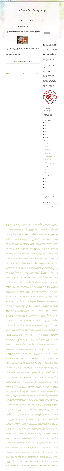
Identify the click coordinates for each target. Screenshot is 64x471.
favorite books (51, 288)
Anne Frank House (51, 233)
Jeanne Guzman (54, 329)
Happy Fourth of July (24, 307)
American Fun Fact (32, 231)
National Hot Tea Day (17, 367)
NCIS (12, 371)
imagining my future (27, 324)
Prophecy (29, 392)
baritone (11, 240)
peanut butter (34, 383)
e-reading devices (55, 281)
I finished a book (50, 321)
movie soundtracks (55, 358)
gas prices (21, 297)
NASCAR (11, 364)
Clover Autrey (33, 262)
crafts (38, 267)
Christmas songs (55, 259)
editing (18, 283)
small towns (40, 414)
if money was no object (14, 324)
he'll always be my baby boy (49, 310)
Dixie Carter (50, 277)
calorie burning (39, 252)
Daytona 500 (8, 273)
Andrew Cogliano (12, 233)
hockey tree (51, 316)
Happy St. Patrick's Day (54, 307)
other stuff (31, 381)
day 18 (30, 272)
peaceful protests (20, 383)
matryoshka (30, 349)
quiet (31, 395)
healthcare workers (12, 311)
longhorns (28, 343)
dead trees (17, 273)
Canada (12, 253)
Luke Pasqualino (45, 344)
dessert (9, 276)
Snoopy (8, 415)
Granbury (54, 302)
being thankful (21, 243)
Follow (36, 20)
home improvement (34, 317)
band (21, 239)
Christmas (33, 258)
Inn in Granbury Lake (11, 326)
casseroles (18, 254)
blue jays (24, 245)
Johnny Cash (24, 331)
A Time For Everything (32, 10)
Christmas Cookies (19, 259)
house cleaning (8, 320)
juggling (57, 331)
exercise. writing (17, 286)
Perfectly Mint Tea (47, 383)
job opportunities (36, 330)
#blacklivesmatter (9, 223)
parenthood (31, 382)
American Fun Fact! (48, 149)
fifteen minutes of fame (9, 291)
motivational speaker (53, 357)
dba (10, 273)
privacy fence (33, 391)
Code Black (48, 262)
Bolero (43, 245)
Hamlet (39, 306)
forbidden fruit (56, 292)
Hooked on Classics (23, 319)
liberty (32, 340)
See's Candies (20, 410)
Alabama (39, 229)
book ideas (24, 247)
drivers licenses (10, 281)
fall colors (31, 287)
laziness (48, 338)
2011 (45, 181)
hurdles (16, 321)
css (30, 269)
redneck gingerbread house (25, 399)
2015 (45, 138)
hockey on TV (43, 315)
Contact (42, 20)
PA (57, 381)
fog (41, 292)
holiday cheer (16, 317)
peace (11, 383)
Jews (27, 330)
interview (48, 326)
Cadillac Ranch (10, 252)
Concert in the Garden (54, 263)
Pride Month (12, 391)
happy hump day (36, 307)
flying (37, 292)
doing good (47, 278)
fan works (56, 287)
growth (35, 305)
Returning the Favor (19, 401)
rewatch (42, 401)
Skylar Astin (14, 414)
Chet (7, 257)
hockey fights (8, 315)
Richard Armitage (51, 401)
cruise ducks (22, 269)
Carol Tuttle (7, 254)
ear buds (7, 282)
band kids (42, 239)
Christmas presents (42, 259)
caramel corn (40, 253)
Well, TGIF (47, 162)
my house (12, 362)
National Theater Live (48, 369)
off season (30, 377)
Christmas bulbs (52, 258)
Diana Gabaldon (38, 276)
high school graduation (31, 312)
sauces (20, 408)
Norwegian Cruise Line (17, 376)
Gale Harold (56, 296)
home (26, 317)
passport (42, 382)
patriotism (52, 382)
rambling (44, 395)
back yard (27, 238)
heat (26, 311)
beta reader (48, 243)
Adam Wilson (50, 226)
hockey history (22, 315)
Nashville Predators (24, 364)
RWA (38, 405)
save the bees (23, 408)
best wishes (41, 243)
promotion (20, 392)
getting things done (13, 300)
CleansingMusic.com (12, 262)
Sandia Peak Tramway (44, 406)
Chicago (9, 257)
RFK (47, 401)
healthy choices (18, 311)
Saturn (17, 408)
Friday (50, 295)
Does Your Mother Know (33, 278)
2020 (45, 131)
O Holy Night (56, 376)
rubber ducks (53, 404)
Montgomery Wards (10, 357)
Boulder (16, 248)
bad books (41, 238)
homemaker (12, 319)
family (41, 287)
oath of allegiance (20, 377)
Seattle (57, 409)
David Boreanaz (55, 271)
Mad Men (16, 345)
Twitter (22, 61)
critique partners (31, 268)
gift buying (18, 300)
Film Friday (15, 291)
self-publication (46, 410)
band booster (29, 239)
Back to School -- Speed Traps (50, 155)
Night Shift (41, 373)
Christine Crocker (28, 258)
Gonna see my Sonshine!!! (49, 163)
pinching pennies (14, 386)
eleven (41, 283)
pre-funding (18, 390)
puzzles (11, 395)
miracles (55, 353)
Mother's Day (33, 357)
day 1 (11, 272)
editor (21, 283)
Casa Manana (14, 254)
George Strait (44, 297)
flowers (31, 292)
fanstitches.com (30, 288)
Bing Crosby (12, 244)
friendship (17, 296)
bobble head (40, 245)
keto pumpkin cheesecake (36, 334)
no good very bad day (53, 373)
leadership (56, 338)
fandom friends (11, 288)
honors (19, 319)
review (28, 401)
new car (13, 372)
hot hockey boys (36, 319)
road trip (14, 403)
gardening (12, 297)
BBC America (36, 240)
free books (19, 295)
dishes (44, 277)
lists (34, 341)
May (46, 169)
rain (34, 395)
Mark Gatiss (39, 348)
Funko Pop (37, 296)
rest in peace (53, 400)
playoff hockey (27, 387)
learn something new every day (11, 339)
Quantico (18, 395)
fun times (30, 296)
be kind (51, 240)
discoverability (41, 277)
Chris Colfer (12, 258)
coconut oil (44, 262)
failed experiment (8, 287)
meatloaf (13, 350)
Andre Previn (8, 233)
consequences (29, 264)
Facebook (18, 61)
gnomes (20, 301)
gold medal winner (31, 301)
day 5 (50, 272)
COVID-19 (11, 267)
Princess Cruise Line (22, 391)
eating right (50, 282)
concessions (8, 264)
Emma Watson (50, 283)
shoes (7, 413)
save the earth (28, 408)
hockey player (56, 315)
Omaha (24, 378)
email (47, 283)
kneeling (57, 335)
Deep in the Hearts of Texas (49, 273)
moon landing (24, 357)
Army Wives (32, 235)
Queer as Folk (27, 395)
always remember (49, 230)
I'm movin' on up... (48, 150)
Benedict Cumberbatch (35, 243)
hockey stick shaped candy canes (36, 316)
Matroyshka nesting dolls (24, 349)
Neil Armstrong (25, 371)
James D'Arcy (31, 329)
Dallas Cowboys (50, 269)
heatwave (29, 311)
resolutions (41, 400)
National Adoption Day (46, 364)
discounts (37, 277)
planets (46, 386)
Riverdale (56, 401)
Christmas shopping (49, 259)
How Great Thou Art (38, 320)
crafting (35, 267)
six (12, 414)
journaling (42, 331)
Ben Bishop (29, 243)
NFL (18, 373)
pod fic (48, 387)
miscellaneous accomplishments (22, 354)
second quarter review (14, 410)
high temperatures (47, 312)
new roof (37, 372)
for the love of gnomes (50, 292)
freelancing (26, 295)
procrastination (38, 391)
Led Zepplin (35, 339)
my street (47, 362)
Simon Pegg (39, 413)
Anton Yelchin (26, 234)
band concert (34, 239)
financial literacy (28, 291)
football (45, 292)
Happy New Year (48, 307)
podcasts (54, 387)
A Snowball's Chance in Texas (35, 225)
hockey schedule (15, 316)
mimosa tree (35, 353)
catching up (28, 254)
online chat (46, 378)
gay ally (24, 297)
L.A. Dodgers (33, 336)
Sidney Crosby (22, 413)
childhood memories (22, 257)
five (15, 292)
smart (43, 414)
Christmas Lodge (30, 259)
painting (14, 382)
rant (18, 396)
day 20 (36, 272)
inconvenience (29, 325)
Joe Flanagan (44, 330)
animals (36, 233)
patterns (55, 382)
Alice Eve (10, 230)
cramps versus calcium (44, 267)
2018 (45, 134)
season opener (39, 409)
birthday (31, 244)
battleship (30, 240)
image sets (22, 324)
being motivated (11, 243)
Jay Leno (47, 329)
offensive (37, 377)
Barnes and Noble (15, 240)
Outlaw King (49, 381)
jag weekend (20, 329)
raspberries (23, 396)
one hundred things (35, 378)
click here (44, 50)
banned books (50, 239)
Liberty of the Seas (36, 340)
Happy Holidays (30, 307)
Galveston (9, 297)
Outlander (45, 381)
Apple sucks (45, 234)
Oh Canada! (48, 377)
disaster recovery (29, 277)
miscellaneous (13, 354)
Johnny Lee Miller (29, 331)
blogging (21, 245)
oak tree (15, 377)
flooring (28, 292)
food (43, 292)
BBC (33, 240)
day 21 (38, 272)
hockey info (27, 315)
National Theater (41, 369)
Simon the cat (43, 413)
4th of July (32, 224)
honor (17, 319)
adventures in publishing (39, 228)
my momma (26, 362)
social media (22, 415)
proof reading (25, 392)
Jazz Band (50, 329)
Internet (41, 326)
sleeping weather (24, 414)
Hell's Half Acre (43, 311)
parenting (35, 382)
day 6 (52, 272)
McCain (48, 349)
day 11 (15, 272)
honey (15, 319)
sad (46, 405)
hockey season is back (27, 316)
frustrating (22, 296)
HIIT (57, 312)
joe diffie (40, 330)
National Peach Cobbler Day (31, 368)
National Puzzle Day (50, 368)
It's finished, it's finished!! (49, 157)
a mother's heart (17, 225)
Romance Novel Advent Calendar (11, 404)
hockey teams (47, 316)
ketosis (46, 334)
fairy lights (21, 287)
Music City (46, 359)
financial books (22, 291)
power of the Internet (9, 390)
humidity (8, 321)
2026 (45, 122)
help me (49, 311)
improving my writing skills (52, 324)
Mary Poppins (12, 349)
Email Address (47, 29)
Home (21, 20)
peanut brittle (30, 383)
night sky (44, 373)
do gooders (54, 277)
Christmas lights (24, 259)
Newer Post (8, 73)
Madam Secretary (21, 345)
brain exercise (32, 248)
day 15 (23, 272)
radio (33, 395)
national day (39, 366)
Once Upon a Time (28, 378)
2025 (24, 224)
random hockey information (53, 395)
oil (57, 377)
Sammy (30, 406)
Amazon (53, 230)
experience (40, 286)
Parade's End (28, 382)
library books (43, 340)
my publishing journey (38, 362)
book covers (12, 247)
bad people (45, 238)
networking (38, 371)
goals (27, 301)
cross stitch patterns (53, 268)
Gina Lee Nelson (25, 300)
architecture (12, 235)
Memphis (54, 350)
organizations (8, 381)
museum (41, 359)
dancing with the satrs (16, 271)
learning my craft (22, 339)
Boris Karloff (10, 248)
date (49, 271)
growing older (26, 305)
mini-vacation (49, 353)
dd (11, 273)
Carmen (57, 253)
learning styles (28, 339)
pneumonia (45, 387)
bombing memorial (47, 245)
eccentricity (10, 283)
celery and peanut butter (54, 254)
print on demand (28, 391)
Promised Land (16, 392)
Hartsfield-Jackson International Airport (27, 310)
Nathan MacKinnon (34, 364)
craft (33, 267)
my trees (7, 363)
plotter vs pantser (37, 387)
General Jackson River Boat (35, 297)
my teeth (53, 362)
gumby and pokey (47, 305)
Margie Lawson (30, 348)
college (11, 263)
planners (49, 386)
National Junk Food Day (24, 367)
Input (15, 326)
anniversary (56, 233)
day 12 (17, 272)
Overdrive (55, 381)
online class (50, 378)
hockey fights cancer (13, 315)
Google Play (45, 302)
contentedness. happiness (40, 264)
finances (18, 291)
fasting (40, 288)
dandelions (22, 271)
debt (36, 273)
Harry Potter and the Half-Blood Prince (14, 310)
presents (53, 390)
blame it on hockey (55, 244)
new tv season (45, 372)
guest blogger (38, 305)
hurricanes (24, 321)
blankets (7, 245)
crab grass (30, 267)
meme (38, 350)
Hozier (57, 320)
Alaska (46, 229)
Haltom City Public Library (24, 306)
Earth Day (12, 282)
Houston (33, 320)
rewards (39, 401)
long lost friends (19, 343)
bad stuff (48, 238)
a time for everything (50, 225)
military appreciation (26, 353)
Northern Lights (10, 376)
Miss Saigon (40, 354)
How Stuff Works (44, 320)
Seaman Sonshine (30, 409)
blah (51, 244)
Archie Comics (8, 235)
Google (37, 302)
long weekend (24, 343)
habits (15, 306)
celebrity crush (48, 254)
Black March (44, 244)
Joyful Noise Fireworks (48, 331)
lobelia (9, 343)
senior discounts (51, 410)
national (41, 364)
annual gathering (11, 234)
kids (56, 334)
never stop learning (47, 371)
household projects (25, 320)
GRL (13, 305)
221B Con (28, 224)
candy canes (27, 253)
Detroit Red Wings (24, 276)
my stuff (50, 362)
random (47, 395)
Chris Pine (19, 258)
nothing (34, 376)
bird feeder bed (20, 244)
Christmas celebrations (12, 259)
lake (47, 336)
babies (7, 238)
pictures (9, 386)
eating (38, 282)
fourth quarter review (9, 295)
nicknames (30, 373)
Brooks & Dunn (23, 249)
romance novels (18, 404)
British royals (15, 249)
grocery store (16, 305)
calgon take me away (21, 252)
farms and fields (36, 288)
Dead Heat (14, 273)
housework (30, 320)
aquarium (56, 234)
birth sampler (28, 244)
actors (42, 226)
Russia (23, 405)
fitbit (12, 292)
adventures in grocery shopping (21, 228)
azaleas (57, 236)
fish (10, 292)
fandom (7, 288)
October (46, 143)
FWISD (52, 296)
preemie (27, 390)
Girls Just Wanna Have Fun (51, 300)
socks (26, 415)
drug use (29, 281)
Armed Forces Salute (26, 235)
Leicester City (46, 339)
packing (10, 382)
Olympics (20, 378)
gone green (36, 301)
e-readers (51, 281)
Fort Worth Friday (26, 293)
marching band (30, 346)
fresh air (41, 295)
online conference (55, 378)
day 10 (13, 272)
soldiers (29, 415)
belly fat (25, 243)
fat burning (43, 288)
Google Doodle (41, 302)
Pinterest (23, 386)
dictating (42, 276)
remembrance (56, 399)
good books (50, 301)
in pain (11, 325)
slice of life (31, 414)
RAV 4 (26, 396)
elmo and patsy (44, 283)
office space (41, 377)
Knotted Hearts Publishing (10, 336)
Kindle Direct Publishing (20, 335)
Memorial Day (41, 350)
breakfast (49, 248)
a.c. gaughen (10, 226)
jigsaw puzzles (30, 330)
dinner (12, 277)
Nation (39, 364)
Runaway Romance (19, 405)
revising (33, 401)
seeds (24, 410)
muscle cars (35, 359)
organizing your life (13, 381)
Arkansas (22, 235)
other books (27, 381)
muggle (26, 359)
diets (55, 276)
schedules (43, 408)
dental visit (36, 274)
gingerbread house (30, 300)
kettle (49, 334)
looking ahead (32, 343)
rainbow (37, 395)
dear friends (24, 273)
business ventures (37, 250)
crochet (41, 268)
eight (31, 283)
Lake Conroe (50, 336)
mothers (41, 357)
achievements (37, 226)
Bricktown (7, 249)
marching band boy (36, 346)
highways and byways (54, 312)
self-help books (40, 410)
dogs (44, 278)
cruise (19, 269)
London (16, 343)
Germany (55, 297)
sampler (33, 406)
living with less (55, 341)
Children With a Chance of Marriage (34, 257)
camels (57, 252)
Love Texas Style (15, 344)
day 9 (57, 272)
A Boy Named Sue (50, 224)
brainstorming (37, 248)
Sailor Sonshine (15, 406)
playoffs (31, 387)
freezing (29, 295)
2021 (45, 129)
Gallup (7, 297)
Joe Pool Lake (56, 330)
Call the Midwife (34, 252)
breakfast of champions (54, 248)
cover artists (8, 267)
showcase (14, 413)
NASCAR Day (15, 364)
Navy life (10, 371)
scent (40, 408)
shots (12, 413)
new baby (10, 372)
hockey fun (18, 315)
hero (57, 311)
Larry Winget (18, 338)
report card (18, 400)
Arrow (35, 235)
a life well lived (11, 225)
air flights (33, 229)
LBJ (50, 338)
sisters (10, 414)
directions (15, 277)
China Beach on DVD (43, 257)
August (46, 146)
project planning (8, 392)
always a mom (43, 230)
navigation (7, 371)
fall (25, 287)
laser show (22, 338)
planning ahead (53, 386)
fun (25, 296)
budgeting (12, 250)
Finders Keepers (33, 291)
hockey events (55, 314)
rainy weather (40, 395)
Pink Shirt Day (19, 386)
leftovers (38, 339)
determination (18, 276)
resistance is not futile (35, 400)
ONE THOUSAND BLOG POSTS (50, 156)
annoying (7, 234)
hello (46, 311)
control (46, 264)
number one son (44, 376)
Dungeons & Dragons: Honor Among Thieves (38, 281)
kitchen (42, 335)
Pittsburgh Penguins (32, 386)
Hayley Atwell (42, 310)
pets (40, 385)
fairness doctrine (16, 287)
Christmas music (35, 259)
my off (30, 362)
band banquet (24, 239)
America (8, 231)
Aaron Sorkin (14, 226)
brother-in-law (32, 249)
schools (53, 408)
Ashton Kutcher (41, 235)
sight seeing (27, 413)
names (54, 363)
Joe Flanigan (48, 330)
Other (31, 61)
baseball (19, 240)
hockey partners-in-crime (49, 315)
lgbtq (29, 340)
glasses (12, 301)
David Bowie (8, 272)
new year (49, 372)
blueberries (30, 245)
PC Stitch (9, 383)
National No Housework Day (13, 368)
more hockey (29, 357)
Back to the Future (18, 238)
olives (11, 378)
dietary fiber (52, 276)
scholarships (47, 408)
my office (32, 362)
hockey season (20, 316)
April (46, 171)
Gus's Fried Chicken (54, 305)
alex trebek (53, 229)
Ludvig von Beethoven (36, 344)
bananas (19, 239)
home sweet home (51, 317)
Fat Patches (47, 288)
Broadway (19, 249)
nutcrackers (48, 376)
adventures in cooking (12, 228)
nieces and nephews (35, 373)
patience (45, 382)
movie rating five (20, 358)
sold (27, 415)
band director (38, 239)
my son (45, 362)
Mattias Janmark (38, 349)
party (38, 382)
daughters (51, 271)
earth (9, 282)
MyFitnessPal (32, 363)
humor (11, 321)
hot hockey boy (30, 319)
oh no (51, 377)
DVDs (46, 281)
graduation (51, 302)
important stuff (32, 324)
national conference (26, 366)
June (46, 168)
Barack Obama (56, 239)
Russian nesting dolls (34, 405)
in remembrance (14, 325)
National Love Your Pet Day (32, 367)
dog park (42, 278)
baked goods (8, 239)
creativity (17, 268)
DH (35, 276)
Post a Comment (9, 67)
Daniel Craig (30, 271)
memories (46, 350)
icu (6, 324)
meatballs (10, 350)
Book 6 (52, 245)
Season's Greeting (50, 409)
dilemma (9, 277)
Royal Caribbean (43, 404)
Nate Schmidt (29, 364)
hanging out (50, 306)
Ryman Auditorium (42, 405)
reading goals (54, 396)
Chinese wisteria (50, 257)
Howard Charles (50, 320)
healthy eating (23, 311)
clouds (30, 262)
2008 (45, 185)
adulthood (54, 226)
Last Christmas (26, 338)
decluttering (39, 273)
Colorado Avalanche (19, 263)
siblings (17, 413)
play (17, 387)
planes (44, 386)
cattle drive (33, 254)
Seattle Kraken (8, 410)
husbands (28, 321)
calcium (16, 252)
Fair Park (12, 287)
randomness (14, 396)
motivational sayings (46, 357)
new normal (30, 372)
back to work (23, 238)
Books (31, 20)
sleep (17, 414)
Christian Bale (23, 258)
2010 (45, 182)
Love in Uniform (51, 343)
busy (47, 250)
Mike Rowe (9, 353)
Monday (41, 355)
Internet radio (45, 326)
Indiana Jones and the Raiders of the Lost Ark (45, 325)
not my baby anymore (25, 376)
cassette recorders (23, 254)
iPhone (55, 326)
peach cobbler (25, 383)
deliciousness (18, 274)
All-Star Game (33, 230)
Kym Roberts (29, 336)
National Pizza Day (38, 368)
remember (39, 399)
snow (11, 415)
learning (18, 339)
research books (30, 400)
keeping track (9, 334)
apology (38, 234)
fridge (7, 296)
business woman (43, 250)
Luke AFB (41, 344)
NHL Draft (22, 373)
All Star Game (23, 230)
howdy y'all (54, 320)
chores (9, 258)
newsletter (7, 373)
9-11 (46, 224)
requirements (22, 400)
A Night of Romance (23, 225)
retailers (8, 401)
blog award (15, 245)
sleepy (29, 414)
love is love (56, 343)
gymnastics (12, 306)
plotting (42, 387)
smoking (49, 414)
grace (48, 302)
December (47, 140)
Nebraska (15, 371)
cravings (49, 267)
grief (11, 305)
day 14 (21, 272)
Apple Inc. (41, 234)
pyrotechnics (15, 395)
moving (15, 359)
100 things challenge (37, 223)
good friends (54, 301)
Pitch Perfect (27, 386)
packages (7, 382)
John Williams (20, 331)
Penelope (38, 383)
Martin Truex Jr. (55, 348)
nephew (29, 371)
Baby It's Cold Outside (11, 238)
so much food (17, 415)
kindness (25, 335)
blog (12, 245)
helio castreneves (37, 311)
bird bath (16, 244)
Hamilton (36, 306)
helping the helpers (53, 311)
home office (40, 317)
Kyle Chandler (24, 336)
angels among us (27, 233)
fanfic (27, 288)
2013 (45, 178)
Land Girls (56, 336)
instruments (24, 326)
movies (12, 359)
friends (9, 296)
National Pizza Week (44, 368)
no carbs (48, 373)
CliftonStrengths (17, 262)
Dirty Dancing (19, 277)
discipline (33, 277)
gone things (40, 301)
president (56, 390)
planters (15, 387)
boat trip (33, 245)
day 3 (46, 272)
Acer (33, 226)
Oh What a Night (54, 377)
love (48, 343)
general (30, 297)
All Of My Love (19, 230)
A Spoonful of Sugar (43, 225)
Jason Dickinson (39, 329)
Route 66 (36, 404)
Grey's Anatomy (8, 305)
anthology (16, 234)
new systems (41, 372)
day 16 (26, 272)
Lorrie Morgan (37, 343)
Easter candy (32, 282)
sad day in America (50, 405)
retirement (11, 401)
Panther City (21, 382)
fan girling (53, 287)
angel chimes (22, 233)
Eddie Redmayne (14, 283)
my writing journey (26, 363)
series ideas (19, 411)
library (40, 340)
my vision (13, 363)
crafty (40, 267)
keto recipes (43, 334)
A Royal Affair (28, 225)
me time (51, 349)
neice (18, 371)
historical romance (28, 314)
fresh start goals (46, 295)
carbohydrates (51, 253)
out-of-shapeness (35, 381)
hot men (40, 319)
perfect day (42, 383)
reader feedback (36, 396)
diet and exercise (47, 276)
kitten (54, 335)
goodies (30, 302)
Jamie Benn (35, 329)
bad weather (52, 238)
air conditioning (29, 229)
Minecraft (39, 353)
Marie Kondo (34, 348)
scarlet (38, 408)
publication (45, 392)
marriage (42, 348)
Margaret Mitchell (24, 348)
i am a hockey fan (32, 321)
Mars (44, 348)
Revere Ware (25, 401)
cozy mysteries (26, 267)
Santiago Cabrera (50, 406)
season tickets (44, 409)
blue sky (27, 245)
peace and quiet (15, 383)
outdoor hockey (41, 381)
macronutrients (12, 345)
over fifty (52, 381)
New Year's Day (54, 372)
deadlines (20, 273)
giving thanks (8, 301)
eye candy (48, 286)
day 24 (45, 272)
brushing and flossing (53, 249)
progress (52, 391)
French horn (33, 295)
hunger (14, 321)
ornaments (23, 381)
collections (7, 263)
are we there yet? (17, 235)
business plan (31, 250)
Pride (9, 391)
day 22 (40, 272)
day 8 (55, 272)
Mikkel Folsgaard (13, 353)
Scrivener (7, 409)
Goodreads (34, 302)
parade (24, 382)
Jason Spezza (44, 329)
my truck (10, 363)
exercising (22, 286)
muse (38, 359)
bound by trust (19, 248)
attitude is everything (54, 235)
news (57, 372)
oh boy (45, 377)
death (27, 273)
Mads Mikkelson (26, 345)
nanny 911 (56, 363)
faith (23, 287)
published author (50, 392)
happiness (54, 306)
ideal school (9, 324)
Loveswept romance (25, 344)
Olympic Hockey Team (15, 378)
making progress (51, 345)
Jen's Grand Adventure (12, 330)
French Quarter (38, 295)
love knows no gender (9, 344)
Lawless (37, 338)
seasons (54, 409)
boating (36, 245)
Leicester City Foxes (52, 339)
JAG (16, 329)
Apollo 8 (35, 234)
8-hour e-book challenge (38, 224)
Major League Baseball (33, 345)
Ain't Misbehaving (16, 229)
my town (56, 362)
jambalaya (23, 329)
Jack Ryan (9, 329)
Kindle (15, 335)
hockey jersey (38, 315)
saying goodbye (33, 408)
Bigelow (9, 244)
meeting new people (28, 350)
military (21, 353)
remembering (43, 399)
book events (16, 247)
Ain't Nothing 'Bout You (23, 229)
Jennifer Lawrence (19, 330)
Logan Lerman (12, 343)
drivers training (16, 281)
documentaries (17, 278)
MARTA (47, 348)
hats (39, 310)
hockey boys (46, 314)
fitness (14, 292)
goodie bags (27, 302)
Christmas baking (46, 258)
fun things (27, 296)
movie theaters (8, 359)
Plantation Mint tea (11, 387)
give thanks (56, 300)
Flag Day (17, 292)
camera (7, 253)
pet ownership (16, 385)
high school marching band (39, 312)
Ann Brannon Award (40, 233)
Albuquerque (49, 229)
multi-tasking (29, 359)
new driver (22, 372)
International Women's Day (36, 326)
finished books (38, 291)
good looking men (10, 302)
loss (47, 343)
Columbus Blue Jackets (26, 263)
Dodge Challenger (22, 278)
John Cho (12, 331)
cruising (26, 269)
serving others (23, 411)
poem (57, 387)
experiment (44, 286)
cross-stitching (12, 269)
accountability (30, 226)
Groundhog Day (21, 305)
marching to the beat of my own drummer (15, 348)
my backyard (21, 361)
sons (35, 415)
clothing (27, 262)
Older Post (38, 73)
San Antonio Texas (37, 406)
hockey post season (9, 316)
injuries (7, 326)
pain (12, 382)
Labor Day (37, 336)
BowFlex (24, 248)
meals (54, 349)
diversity (46, 277)
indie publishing (55, 325)
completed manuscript (42, 263)
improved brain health (38, 324)
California (26, 252)
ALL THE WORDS (28, 230)
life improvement (54, 340)
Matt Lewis (34, 349)
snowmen (13, 415)
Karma (42, 333)
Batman (26, 240)
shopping (9, 413)
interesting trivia (28, 326)
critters (39, 268)
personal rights (52, 383)
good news (15, 302)
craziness (52, 267)
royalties (49, 404)
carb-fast (47, 253)
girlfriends (35, 300)
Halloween (17, 306)
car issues (35, 253)
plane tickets (40, 386)
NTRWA (40, 376)
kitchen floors (45, 335)
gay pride (26, 297)
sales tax (19, 406)
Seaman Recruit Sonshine (22, 409)
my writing (21, 363)
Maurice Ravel (43, 349)
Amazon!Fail (56, 230)
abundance (20, 226)
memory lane (50, 350)
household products (19, 320)
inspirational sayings (19, 326)
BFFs (54, 243)
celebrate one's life (42, 254)
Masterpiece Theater (18, 349)
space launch (50, 415)
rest (44, 400)
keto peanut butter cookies (27, 334)
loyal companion (30, 344)
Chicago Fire (13, 257)
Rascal (20, 396)
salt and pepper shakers (25, 406)
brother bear (28, 249)
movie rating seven (43, 358)
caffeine (14, 252)
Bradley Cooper (27, 248)
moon (21, 357)
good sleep (19, 302)
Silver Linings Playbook (33, 413)
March (46, 172)
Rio (54, 401)
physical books (53, 385)
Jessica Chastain (24, 330)
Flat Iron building (21, 292)
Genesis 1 (40, 297)
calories (49, 252)
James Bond (27, 329)
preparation (36, 390)
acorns (40, 226)
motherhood (38, 357)
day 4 (48, 272)
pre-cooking (14, 390)
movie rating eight (14, 358)
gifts (21, 300)
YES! (45, 160)
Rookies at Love (24, 404)
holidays (20, 317)
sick (19, 413)
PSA (42, 392)
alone (40, 230)
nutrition (52, 376)
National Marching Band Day (49, 367)
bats (28, 240)
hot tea (43, 319)
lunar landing (54, 344)
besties (44, 243)
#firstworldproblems (20, 223)
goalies (24, 301)
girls (38, 300)
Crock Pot (44, 268)
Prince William (17, 391)
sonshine (38, 415)
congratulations (24, 264)
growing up (31, 305)
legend (41, 339)
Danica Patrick (26, 271)
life (46, 340)
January (46, 175)
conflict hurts (20, 264)
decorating (43, 273)
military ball (31, 353)
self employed (32, 410)
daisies (43, 269)
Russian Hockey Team (27, 405)
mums (33, 359)
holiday (12, 317)
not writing (31, 376)
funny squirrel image (44, 296)
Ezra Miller (53, 286)
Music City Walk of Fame (52, 359)
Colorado (13, 263)
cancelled (14, 253)
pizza (37, 386)
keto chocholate (20, 334)
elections (34, 283)
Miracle (53, 353)
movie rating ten (49, 358)
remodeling (12, 400)
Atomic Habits (49, 235)
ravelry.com (29, 396)
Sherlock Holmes (48, 411)
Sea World (16, 409)
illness (19, 324)
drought (22, 281)
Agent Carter (54, 228)
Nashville (18, 364)
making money (45, 345)
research (25, 400)
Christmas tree (20, 260)
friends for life (12, 296)
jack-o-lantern (14, 329)
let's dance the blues (17, 340)
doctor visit (13, 278)
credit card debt (21, 268)
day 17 (28, 272)
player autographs (22, 387)
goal (22, 301)
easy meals (35, 282)
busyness (49, 250)
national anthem (52, 364)
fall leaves (38, 287)
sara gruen (54, 406)
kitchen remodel (50, 335)
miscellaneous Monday (33, 354)
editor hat (23, 283)
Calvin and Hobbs (53, 252)
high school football (23, 312)
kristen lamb (20, 336)
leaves (32, 339)
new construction (18, 372)
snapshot (55, 414)
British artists (11, 249)
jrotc (52, 331)
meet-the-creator (21, 350)
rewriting (45, 401)
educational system (28, 283)
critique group (26, 268)
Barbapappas (8, 240)
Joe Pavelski (52, 330)
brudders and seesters (46, 249)
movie (57, 357)
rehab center (33, 399)
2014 (45, 176)
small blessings (36, 414)
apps (54, 234)
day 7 (54, 272)
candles (21, 253)
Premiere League (31, 390)
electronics (37, 283)
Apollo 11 (32, 234)
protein (32, 392)
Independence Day (35, 325)
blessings (10, 245)
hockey (41, 314)
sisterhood (7, 414)
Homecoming (56, 317)
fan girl (50, 287)
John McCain (16, 331)
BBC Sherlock (40, 240)
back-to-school (37, 238)
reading (44, 396)
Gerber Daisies (52, 297)
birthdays (35, 244)
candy (24, 253)
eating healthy (46, 282)
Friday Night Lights (55, 295)
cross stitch (48, 268)
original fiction (19, 381)
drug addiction (26, 281)
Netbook (32, 371)
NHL (20, 373)
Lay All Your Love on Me (42, 338)
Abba (17, 226)
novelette (37, 376)
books (7, 248)
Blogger (52, 192)
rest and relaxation (48, 400)
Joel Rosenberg (8, 331)
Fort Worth (12, 293)
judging (54, 331)
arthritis (37, 235)
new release (34, 372)
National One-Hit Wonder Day (22, 368)
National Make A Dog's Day (41, 367)
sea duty (13, 409)
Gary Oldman (16, 297)
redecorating (18, 399)
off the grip (34, 377)
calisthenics (30, 252)
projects (12, 392)
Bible (56, 243)
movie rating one (37, 358)
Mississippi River (48, 354)
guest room (42, 305)
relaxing (36, 399)
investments (52, 326)
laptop (11, 338)
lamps (54, 336)
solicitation (32, 415)
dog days (39, 278)
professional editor (48, 391)
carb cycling (43, 253)
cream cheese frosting (12, 268)
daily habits (39, 269)
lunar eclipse (50, 344)
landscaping (7, 338)
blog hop (18, 245)
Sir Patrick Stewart (55, 413)
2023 (45, 126)
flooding (26, 292)
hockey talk (43, 316)
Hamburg (29, 306)
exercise (7, 286)
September (47, 144)
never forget (42, 371)
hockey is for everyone (32, 315)
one (31, 378)
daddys (36, 269)
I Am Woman (46, 321)
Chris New (15, 258)
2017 (45, 135)
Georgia (48, 297)
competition (37, 263)
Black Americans (39, 244)
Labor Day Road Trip (42, 336)
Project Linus (56, 391)
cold (52, 262)
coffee (51, 262)
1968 (45, 223)
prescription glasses (48, 390)
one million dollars (41, 378)
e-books (48, 281)
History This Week (37, 314)
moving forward (19, 359)
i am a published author (39, 321)
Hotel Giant (50, 319)
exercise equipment (12, 286)
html (6, 321)
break (46, 248)
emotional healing (55, 283)
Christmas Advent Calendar (40, 258)
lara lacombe (14, 338)
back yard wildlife (32, 238)
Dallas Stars (55, 269)
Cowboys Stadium (16, 267)
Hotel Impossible (55, 319)
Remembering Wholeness (50, 399)
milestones (18, 353)
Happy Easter (18, 307)
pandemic (17, 382)
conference (16, 264)
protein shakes (35, 392)
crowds (17, 269)
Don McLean (51, 278)
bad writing (56, 238)
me (49, 349)
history (33, 314)
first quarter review (53, 291)
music (43, 359)
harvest (34, 310)
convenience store (50, 264)
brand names (42, 248)
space (41, 415)
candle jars (18, 253)
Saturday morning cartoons (12, 408)
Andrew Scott (18, 233)
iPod (57, 326)
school (50, 408)
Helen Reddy (33, 311)
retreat (14, 401)
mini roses (42, 353)
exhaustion (26, 286)
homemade (8, 319)
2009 (45, 184)
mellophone (35, 350)
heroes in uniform (8, 312)
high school (18, 312)
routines (39, 404)
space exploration (45, 415)
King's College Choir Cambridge (31, 335)
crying (29, 269)
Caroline (11, 254)
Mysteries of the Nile (37, 363)
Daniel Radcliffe (34, 271)
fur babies (49, 296)
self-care (36, 410)
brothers (35, 249)
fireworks (48, 291)
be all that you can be (46, 240)
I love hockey (56, 321)
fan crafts (43, 287)
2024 (45, 125)
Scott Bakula (56, 408)
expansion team (30, 286)
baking (11, 239)
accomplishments (25, 226)
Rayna (32, 396)
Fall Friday (34, 287)
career (55, 253)
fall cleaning (28, 287)
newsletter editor (11, 373)
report (15, 400)
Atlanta (45, 235)
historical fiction (22, 314)
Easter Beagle (28, 282)
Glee (13, 301)
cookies (54, 264)
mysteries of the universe (44, 363)
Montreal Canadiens (17, 357)
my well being (17, 363)
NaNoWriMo (8, 364)
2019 (45, 132)
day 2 (34, 272)
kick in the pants (52, 334)
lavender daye (33, 338)
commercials (33, 263)
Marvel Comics (8, 349)
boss (13, 248)
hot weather (47, 319)
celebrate (37, 254)
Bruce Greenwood (40, 249)
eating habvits (42, 282)
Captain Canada (31, 253)
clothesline (24, 262)
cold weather (56, 262)
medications (17, 350)
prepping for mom (41, 390)
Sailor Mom (11, 406)
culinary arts (33, 269)
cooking (57, 264)
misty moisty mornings (54, 354)
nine (46, 373)
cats (31, 254)
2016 (45, 137)
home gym (28, 317)
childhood (17, 257)
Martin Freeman (50, 348)
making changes (40, 345)
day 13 (19, 272)
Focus (39, 292)
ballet (13, 239)
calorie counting (45, 252)
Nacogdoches (51, 363)
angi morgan (32, 233)
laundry (30, 338)
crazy (55, 267)
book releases (39, 247)
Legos (43, 339)
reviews (30, 401)
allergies (37, 230)
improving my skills (45, 324)
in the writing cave (23, 325)
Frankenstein (15, 295)
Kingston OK (38, 335)
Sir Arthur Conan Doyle (48, 413)
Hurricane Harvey (20, 321)
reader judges (41, 396)
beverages (51, 243)
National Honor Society (10, 367)
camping (9, 253)
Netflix (35, 371)
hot (27, 319)
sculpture (10, 409)
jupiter (22, 333)
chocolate (54, 257)
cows (20, 267)
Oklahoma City (8, 378)
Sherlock (43, 411)
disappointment (23, 277)
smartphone (46, 414)
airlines (36, 229)
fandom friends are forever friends (20, 288)
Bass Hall (23, 240)
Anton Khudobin (20, 234)
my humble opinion (17, 362)
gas (19, 297)
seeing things (27, 410)
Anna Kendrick (46, 233)
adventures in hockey (30, 228)
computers (48, 263)
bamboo (16, 239)
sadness (54, 405)
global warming (17, 301)
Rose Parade (33, 404)
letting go (27, 340)
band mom (46, 239)
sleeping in (20, 414)
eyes (50, 286)
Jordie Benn (39, 331)
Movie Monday (47, 147)
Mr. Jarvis (23, 359)
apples (48, 234)
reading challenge (49, 396)
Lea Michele (53, 338)
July (46, 166)
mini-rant (45, 353)
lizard (7, 343)
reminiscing (8, 400)
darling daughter (40, 271)
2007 (45, 187)
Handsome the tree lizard (45, 306)
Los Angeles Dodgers (43, 343)
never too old (53, 371)
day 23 (42, 272)
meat (8, 350)
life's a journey (11, 341)
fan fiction (47, 287)
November (47, 141)
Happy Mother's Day (42, 307)
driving (20, 281)
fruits (20, 296)
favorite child (56, 288)
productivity (43, 391)
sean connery (35, 409)
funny (40, 296)
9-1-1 (44, 224)
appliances (51, 234)
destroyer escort (13, 276)
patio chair (48, 382)
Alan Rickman (43, 229)
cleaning (7, 262)
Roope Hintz (28, 404)
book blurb (54, 245)
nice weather (26, 373)
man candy (56, 345)
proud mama (40, 392)
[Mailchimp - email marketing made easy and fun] (55, 33)
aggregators (12, 229)
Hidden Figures (14, 312)
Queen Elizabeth (22, 395)
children (27, 257)
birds (24, 244)
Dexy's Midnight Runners (30, 276)
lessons (12, 340)
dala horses (45, 269)
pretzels (7, 391)
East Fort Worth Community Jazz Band (19, 282)
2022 (45, 128)
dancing (7, 271)
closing (21, 262)
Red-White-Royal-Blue (13, 399)
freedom (23, 295)
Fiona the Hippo (43, 291)
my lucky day (22, 362)
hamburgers (33, 306)
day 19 (32, 272)
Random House (8, 396)
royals (47, 404)
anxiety (29, 234)
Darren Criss (46, 271)
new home (26, 372)
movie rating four (26, 358)
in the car (18, 325)
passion (40, 382)
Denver (42, 274)
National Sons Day (12, 369)
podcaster (51, 387)
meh (32, 350)
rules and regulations (12, 405)
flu (33, 292)
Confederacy (12, 264)
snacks (52, 414)
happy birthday (13, 307)
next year (16, 373)
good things (23, 302)
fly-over (35, 292)
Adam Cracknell (46, 226)
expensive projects (36, 286)
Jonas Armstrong (34, 331)
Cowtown (22, 267)
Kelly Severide (14, 334)
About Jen (26, 20)
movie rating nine (32, 358)
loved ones (20, 344)
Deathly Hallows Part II (32, 273)
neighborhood (21, 371)
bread (45, 248)
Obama (24, 377)
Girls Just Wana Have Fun (42, 300)
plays (33, 387)
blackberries (48, 244)
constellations (34, 264)
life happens (49, 340)
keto (17, 334)
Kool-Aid (16, 336)
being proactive (16, 243)
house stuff (13, 320)
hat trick (37, 310)
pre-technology (22, 390)
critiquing (36, 268)
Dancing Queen (11, 271)
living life (48, 341)
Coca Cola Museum (39, 262)
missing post (44, 354)
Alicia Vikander (14, 230)
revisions (36, 401)
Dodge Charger (27, 278)
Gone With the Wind (45, 301)
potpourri (54, 389)
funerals (34, 296)
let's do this (23, 340)
